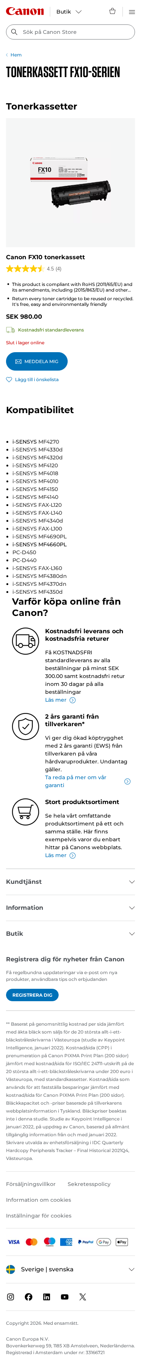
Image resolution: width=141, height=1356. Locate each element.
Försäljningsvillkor (31, 1184)
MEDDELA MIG (41, 361)
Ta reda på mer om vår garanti (75, 781)
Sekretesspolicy (89, 1184)
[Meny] (132, 11)
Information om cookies (38, 1199)
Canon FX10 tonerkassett (45, 257)
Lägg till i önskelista (37, 379)
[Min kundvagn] (112, 11)
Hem (16, 55)
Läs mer (56, 699)
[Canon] (25, 11)
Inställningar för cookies (38, 1215)
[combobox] (70, 32)
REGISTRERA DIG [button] (32, 995)
